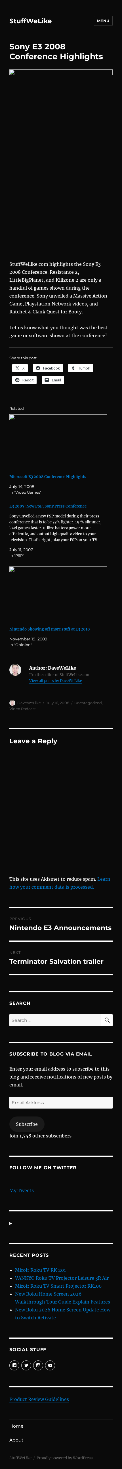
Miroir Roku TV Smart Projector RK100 (58, 1286)
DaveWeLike (29, 702)
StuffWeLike (30, 21)
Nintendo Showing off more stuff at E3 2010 (49, 629)
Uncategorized (88, 702)
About (16, 1440)
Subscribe (27, 1124)
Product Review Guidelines (39, 1399)
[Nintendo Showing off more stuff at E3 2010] (58, 594)
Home (16, 1426)
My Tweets (21, 1190)
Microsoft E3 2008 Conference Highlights (47, 476)
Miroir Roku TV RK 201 (40, 1270)
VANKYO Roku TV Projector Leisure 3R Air (62, 1278)
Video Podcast (22, 708)
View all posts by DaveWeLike (55, 680)
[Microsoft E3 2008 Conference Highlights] (58, 442)
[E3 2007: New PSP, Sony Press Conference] (58, 531)
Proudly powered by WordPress (65, 1458)
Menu (103, 20)
